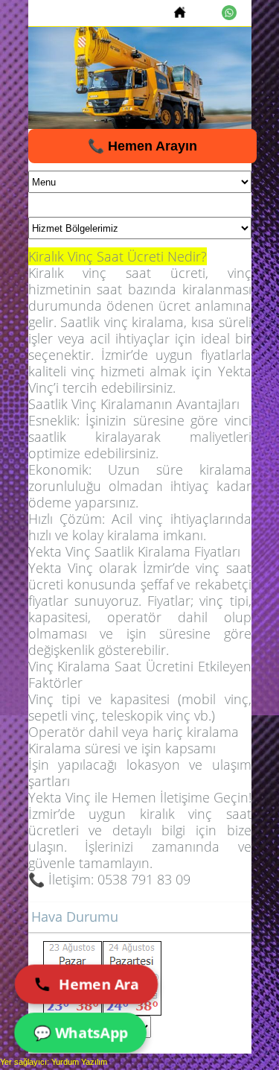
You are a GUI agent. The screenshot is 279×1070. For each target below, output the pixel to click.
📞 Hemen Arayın (142, 146)
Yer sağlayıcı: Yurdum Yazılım (53, 1061)
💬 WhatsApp (80, 1032)
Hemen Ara (99, 984)
